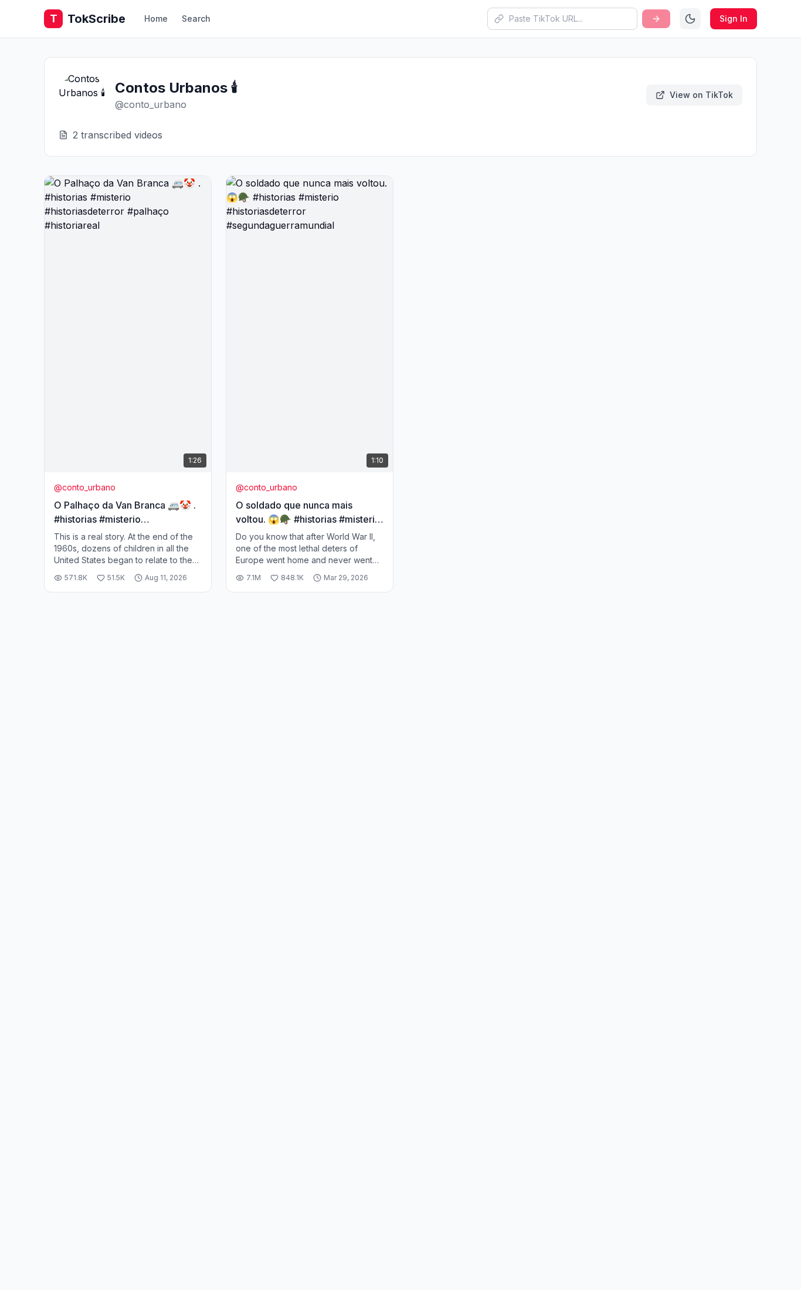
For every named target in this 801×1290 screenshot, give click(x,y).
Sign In (733, 18)
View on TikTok (701, 95)
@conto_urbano (85, 487)
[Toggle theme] (690, 18)
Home (156, 18)
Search (196, 18)
